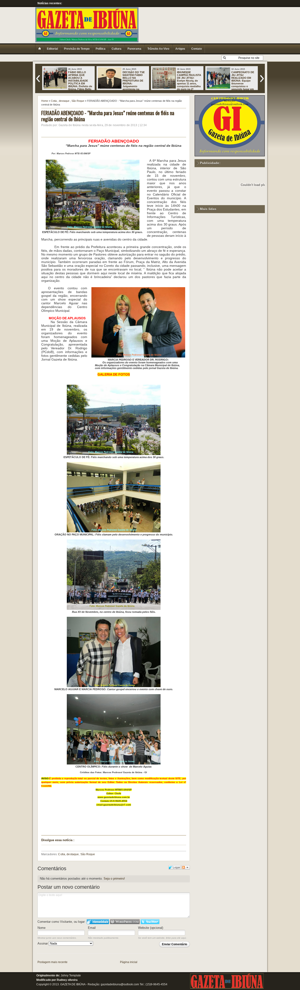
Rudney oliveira (67, 980)
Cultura (116, 48)
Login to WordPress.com (125, 921)
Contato (196, 48)
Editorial (52, 48)
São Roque (77, 100)
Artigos (180, 48)
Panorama (134, 48)
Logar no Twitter (150, 921)
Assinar (43, 943)
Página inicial (128, 962)
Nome (41, 928)
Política (100, 48)
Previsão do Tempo (77, 48)
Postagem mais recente (53, 962)
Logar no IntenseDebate (98, 921)
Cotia (54, 100)
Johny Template (71, 975)
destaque (64, 100)
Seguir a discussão (185, 867)
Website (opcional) (150, 928)
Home (44, 100)
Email (92, 928)
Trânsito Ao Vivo (158, 48)
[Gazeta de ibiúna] (227, 987)
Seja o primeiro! (114, 878)
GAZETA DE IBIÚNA (72, 984)
